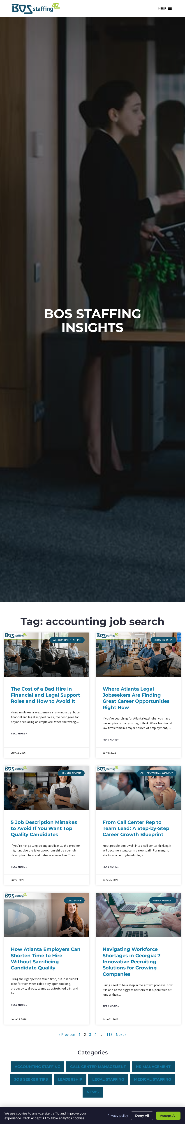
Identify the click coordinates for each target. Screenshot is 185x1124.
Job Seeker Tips (31, 1079)
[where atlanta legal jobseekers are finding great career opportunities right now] (138, 655)
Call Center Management (98, 1067)
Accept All (168, 1116)
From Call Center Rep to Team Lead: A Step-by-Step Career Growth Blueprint (136, 828)
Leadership (70, 1079)
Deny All (142, 1116)
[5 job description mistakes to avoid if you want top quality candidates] (46, 788)
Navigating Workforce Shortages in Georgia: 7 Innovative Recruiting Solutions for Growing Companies (131, 961)
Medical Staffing (152, 1079)
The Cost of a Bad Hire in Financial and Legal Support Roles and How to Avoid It (45, 695)
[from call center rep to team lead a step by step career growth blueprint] (138, 788)
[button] (162, 8)
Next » (121, 1034)
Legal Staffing (108, 1079)
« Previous (67, 1034)
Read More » (19, 733)
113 (109, 1034)
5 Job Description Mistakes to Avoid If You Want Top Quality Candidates (44, 828)
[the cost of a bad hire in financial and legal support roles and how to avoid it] (46, 655)
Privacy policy (117, 1115)
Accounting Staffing (37, 1067)
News (93, 1092)
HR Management (153, 1067)
